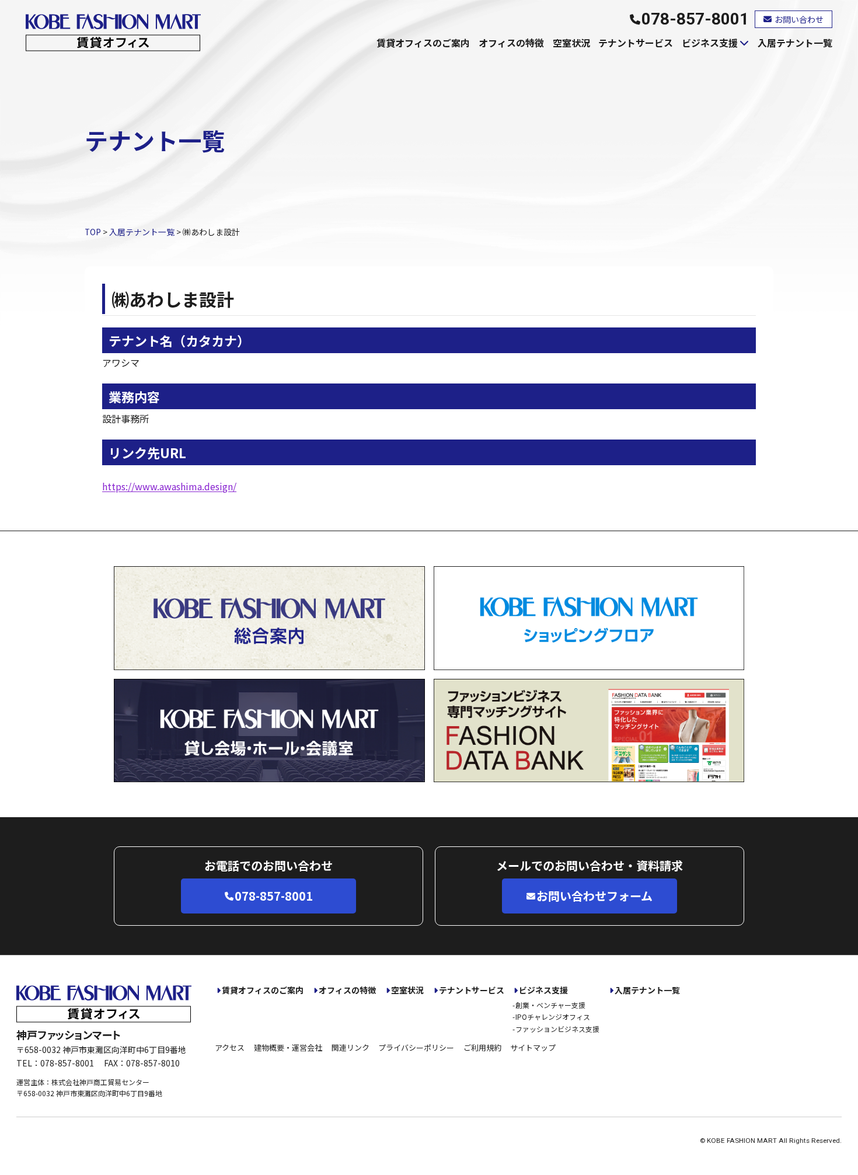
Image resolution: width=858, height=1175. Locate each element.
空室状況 (571, 43)
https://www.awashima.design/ (169, 486)
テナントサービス (635, 43)
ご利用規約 (482, 1047)
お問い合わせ (799, 19)
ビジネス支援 (710, 43)
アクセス (230, 1047)
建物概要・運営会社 (288, 1047)
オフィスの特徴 (511, 43)
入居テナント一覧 (795, 43)
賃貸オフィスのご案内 (423, 43)
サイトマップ (533, 1047)
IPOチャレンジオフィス (552, 1016)
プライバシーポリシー (416, 1047)
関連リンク (350, 1047)
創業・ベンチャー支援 (550, 1005)
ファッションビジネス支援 (557, 1029)
